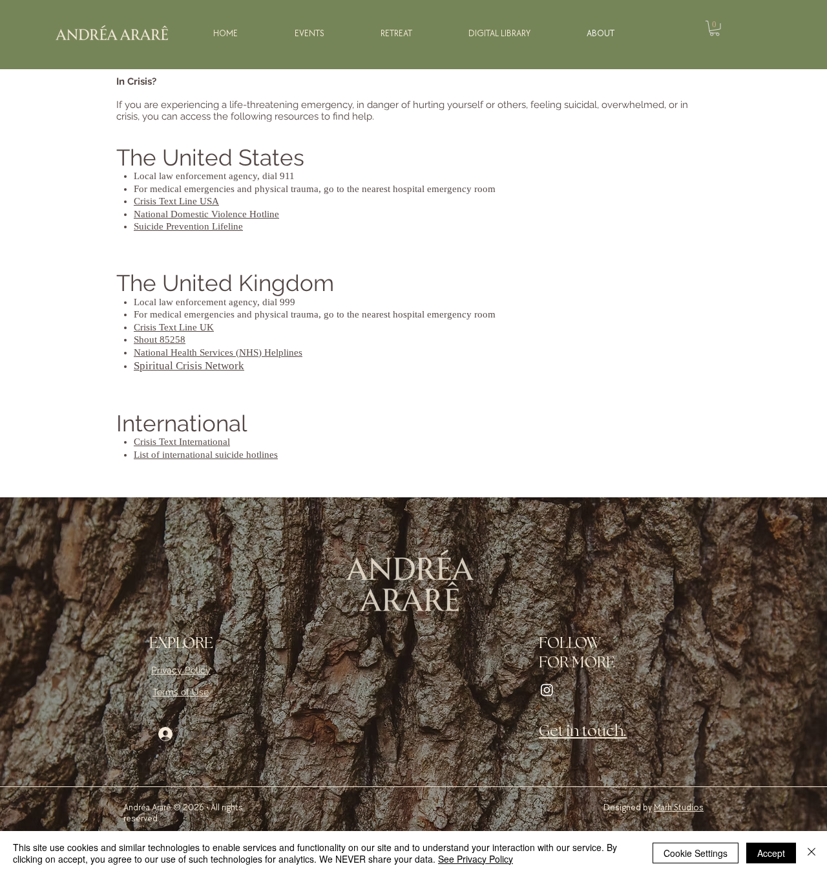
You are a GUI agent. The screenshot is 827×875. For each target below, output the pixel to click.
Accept (771, 853)
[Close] (811, 853)
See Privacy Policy (475, 858)
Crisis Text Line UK (174, 327)
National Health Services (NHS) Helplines (218, 352)
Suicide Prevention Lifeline (188, 226)
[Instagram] (547, 690)
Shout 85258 (159, 339)
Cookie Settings (696, 853)
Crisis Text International (182, 442)
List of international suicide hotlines (206, 454)
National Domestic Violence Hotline (206, 214)
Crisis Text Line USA (176, 201)
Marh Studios (679, 807)
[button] (715, 28)
